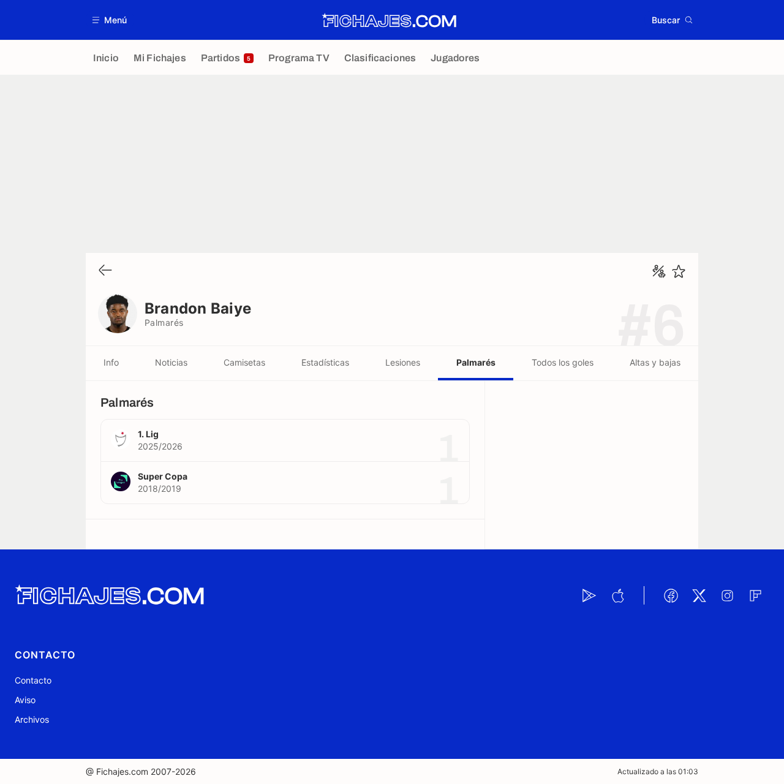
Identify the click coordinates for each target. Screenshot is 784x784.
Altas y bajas (655, 362)
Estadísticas (325, 362)
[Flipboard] (755, 595)
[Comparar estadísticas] (659, 271)
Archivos (32, 719)
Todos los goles (563, 362)
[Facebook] (671, 595)
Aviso (25, 700)
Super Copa (162, 476)
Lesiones (402, 362)
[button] (110, 20)
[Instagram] (727, 595)
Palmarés (476, 362)
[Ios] (617, 595)
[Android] (589, 595)
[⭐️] (678, 271)
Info (111, 362)
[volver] (105, 271)
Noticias (171, 362)
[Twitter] (699, 595)
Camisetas (244, 362)
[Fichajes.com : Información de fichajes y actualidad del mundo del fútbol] (389, 20)
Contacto (33, 680)
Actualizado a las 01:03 (657, 771)
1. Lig (148, 434)
